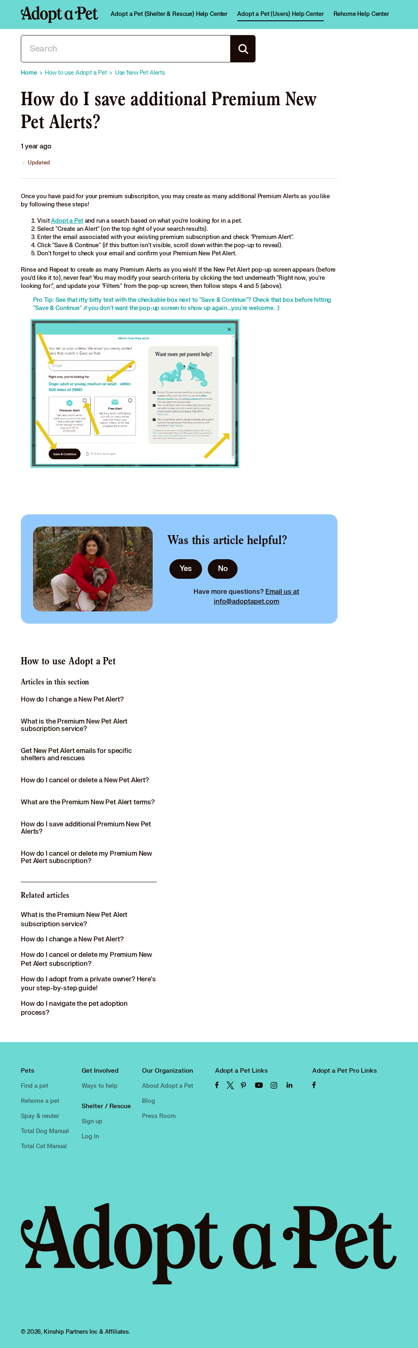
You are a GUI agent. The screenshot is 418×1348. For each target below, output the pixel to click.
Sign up (92, 1121)
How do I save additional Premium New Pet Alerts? (86, 828)
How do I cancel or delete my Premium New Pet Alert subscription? (86, 857)
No (223, 568)
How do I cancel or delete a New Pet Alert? (85, 780)
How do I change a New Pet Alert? (72, 699)
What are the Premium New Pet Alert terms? (88, 802)
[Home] (59, 14)
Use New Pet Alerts (140, 72)
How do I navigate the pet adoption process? (74, 1008)
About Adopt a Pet (167, 1085)
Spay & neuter (40, 1116)
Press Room (159, 1116)
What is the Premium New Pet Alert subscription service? (74, 725)
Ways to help (100, 1085)
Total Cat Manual (44, 1146)
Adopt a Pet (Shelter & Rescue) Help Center (169, 14)
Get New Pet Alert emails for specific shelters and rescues (76, 754)
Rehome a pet (40, 1101)
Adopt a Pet (67, 220)
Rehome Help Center (361, 14)
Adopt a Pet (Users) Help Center (280, 14)
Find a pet (34, 1085)
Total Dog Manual (45, 1131)
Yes (186, 568)
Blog (148, 1101)
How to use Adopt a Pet (68, 661)
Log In (90, 1136)
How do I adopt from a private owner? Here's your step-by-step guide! (88, 984)
